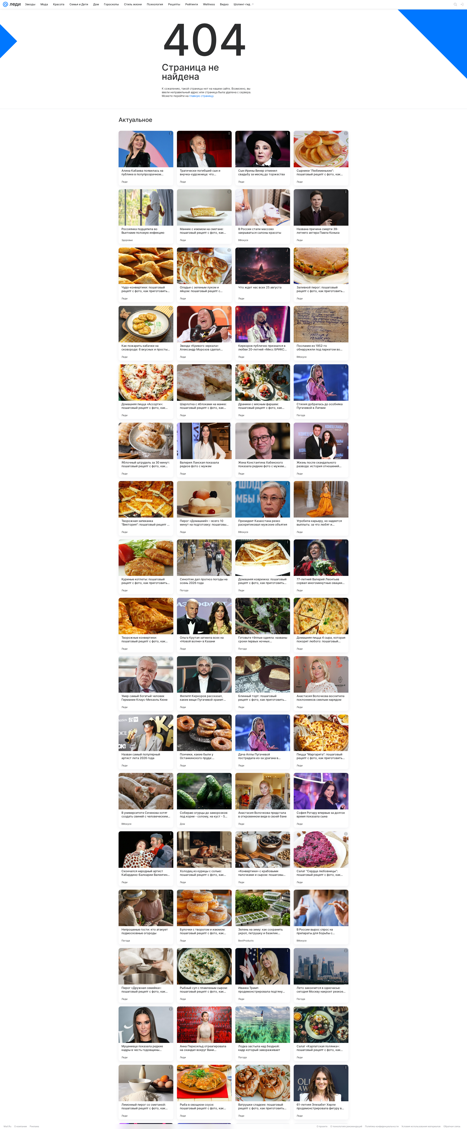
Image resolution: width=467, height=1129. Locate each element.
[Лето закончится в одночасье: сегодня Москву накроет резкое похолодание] (321, 975)
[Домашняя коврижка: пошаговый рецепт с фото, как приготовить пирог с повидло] (262, 566)
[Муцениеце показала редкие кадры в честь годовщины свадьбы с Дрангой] (146, 1033)
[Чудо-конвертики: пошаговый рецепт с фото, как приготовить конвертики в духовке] (146, 275)
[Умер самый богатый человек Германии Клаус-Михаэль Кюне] (146, 683)
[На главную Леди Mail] (14, 4)
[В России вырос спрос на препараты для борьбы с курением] (321, 917)
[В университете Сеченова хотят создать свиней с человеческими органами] (146, 800)
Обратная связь (451, 1126)
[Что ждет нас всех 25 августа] (262, 275)
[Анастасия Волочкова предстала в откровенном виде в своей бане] (262, 800)
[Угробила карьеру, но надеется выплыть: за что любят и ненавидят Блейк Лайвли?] (321, 508)
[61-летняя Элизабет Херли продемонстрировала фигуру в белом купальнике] (321, 1092)
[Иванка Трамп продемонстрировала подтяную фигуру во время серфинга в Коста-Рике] (262, 975)
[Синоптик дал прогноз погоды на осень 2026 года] (204, 566)
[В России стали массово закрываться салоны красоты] (262, 216)
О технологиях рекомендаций (346, 1126)
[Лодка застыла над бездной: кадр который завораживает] (262, 1033)
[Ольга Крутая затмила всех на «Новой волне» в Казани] (204, 625)
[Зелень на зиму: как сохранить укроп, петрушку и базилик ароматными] (262, 917)
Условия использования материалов (421, 1126)
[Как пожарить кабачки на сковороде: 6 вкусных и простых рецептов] (146, 333)
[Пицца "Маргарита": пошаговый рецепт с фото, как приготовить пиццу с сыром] (321, 742)
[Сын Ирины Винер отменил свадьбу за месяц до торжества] (262, 158)
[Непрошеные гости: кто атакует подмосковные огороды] (146, 917)
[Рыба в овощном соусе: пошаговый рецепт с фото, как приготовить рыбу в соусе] (204, 1092)
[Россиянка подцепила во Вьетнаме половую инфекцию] (146, 216)
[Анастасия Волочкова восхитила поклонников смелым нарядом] (321, 683)
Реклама (34, 1126)
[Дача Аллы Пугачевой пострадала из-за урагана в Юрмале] (262, 742)
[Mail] (5, 4)
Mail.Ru (7, 1126)
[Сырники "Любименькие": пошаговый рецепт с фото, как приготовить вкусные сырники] (321, 158)
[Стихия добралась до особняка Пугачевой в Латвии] (321, 391)
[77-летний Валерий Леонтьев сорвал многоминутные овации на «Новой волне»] (321, 566)
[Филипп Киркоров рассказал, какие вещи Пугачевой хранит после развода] (204, 683)
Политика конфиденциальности (382, 1126)
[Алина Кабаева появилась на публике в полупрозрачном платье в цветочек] (146, 158)
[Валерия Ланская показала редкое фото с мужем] (204, 450)
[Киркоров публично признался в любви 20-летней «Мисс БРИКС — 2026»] (262, 333)
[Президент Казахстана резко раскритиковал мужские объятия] (262, 508)
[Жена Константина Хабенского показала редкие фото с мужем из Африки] (262, 450)
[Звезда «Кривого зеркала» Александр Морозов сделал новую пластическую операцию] (204, 333)
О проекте (322, 1126)
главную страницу (201, 96)
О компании (20, 1126)
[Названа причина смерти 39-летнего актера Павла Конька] (321, 216)
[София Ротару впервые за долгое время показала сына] (321, 800)
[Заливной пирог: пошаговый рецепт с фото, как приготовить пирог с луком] (321, 275)
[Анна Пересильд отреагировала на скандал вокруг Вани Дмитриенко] (204, 1033)
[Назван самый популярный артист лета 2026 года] (146, 742)
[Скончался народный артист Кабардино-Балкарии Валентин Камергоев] (146, 858)
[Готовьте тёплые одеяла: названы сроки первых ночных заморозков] (262, 625)
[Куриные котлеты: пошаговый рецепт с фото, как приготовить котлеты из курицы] (146, 566)
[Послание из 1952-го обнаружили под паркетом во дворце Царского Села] (321, 333)
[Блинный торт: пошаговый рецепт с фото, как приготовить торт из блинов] (262, 683)
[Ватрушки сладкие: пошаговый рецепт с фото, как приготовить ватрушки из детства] (262, 1092)
